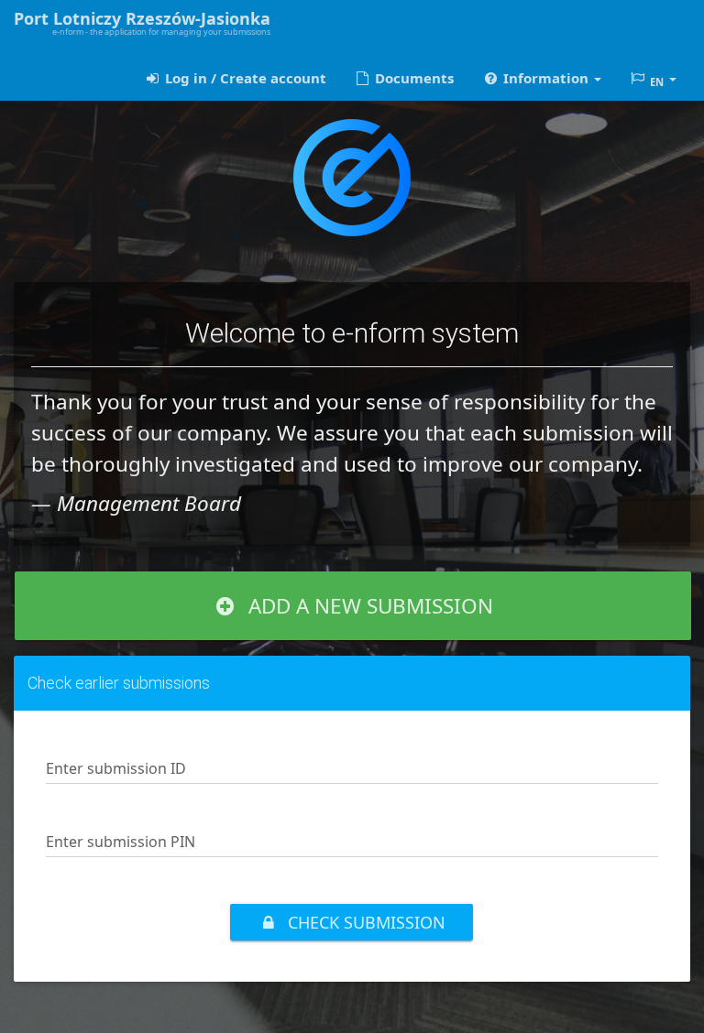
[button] (541, 78)
